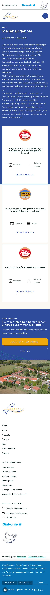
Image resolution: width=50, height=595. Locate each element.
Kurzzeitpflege (8, 481)
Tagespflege (7, 485)
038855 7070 (11, 5)
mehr (40, 582)
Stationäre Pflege (9, 472)
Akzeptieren (25, 582)
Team (4, 444)
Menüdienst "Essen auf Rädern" (14, 494)
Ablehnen (9, 582)
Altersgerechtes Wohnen (12, 490)
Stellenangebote (8, 448)
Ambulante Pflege (9, 476)
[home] (10, 16)
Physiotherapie (8, 467)
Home (4, 430)
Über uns (25, 351)
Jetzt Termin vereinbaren (25, 342)
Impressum (21, 557)
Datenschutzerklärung (37, 557)
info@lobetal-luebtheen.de (16, 513)
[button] (45, 16)
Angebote (6, 435)
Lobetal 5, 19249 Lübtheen (16, 508)
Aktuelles (5, 453)
